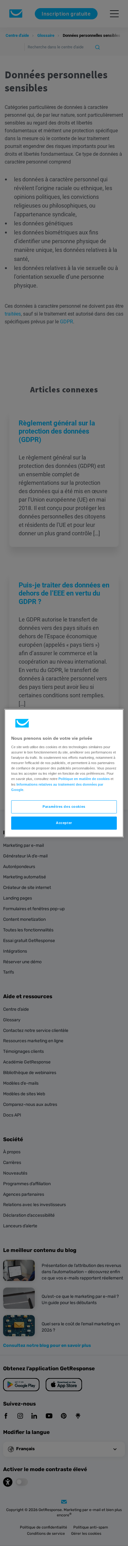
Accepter (64, 823)
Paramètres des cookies (64, 806)
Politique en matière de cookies (84, 779)
